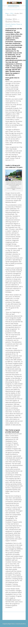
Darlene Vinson (15, 24)
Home (7, 13)
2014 (11, 13)
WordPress (23, 623)
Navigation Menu (13, 7)
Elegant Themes (11, 623)
